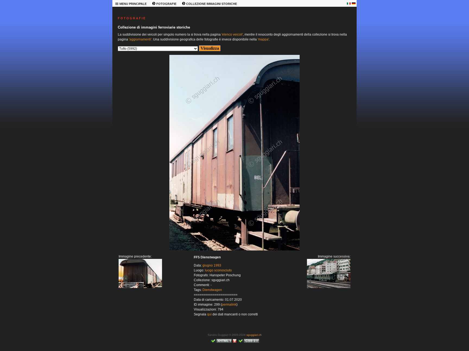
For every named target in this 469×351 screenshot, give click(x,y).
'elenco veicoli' (232, 34)
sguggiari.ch (254, 334)
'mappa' (263, 39)
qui (209, 314)
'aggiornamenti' (140, 39)
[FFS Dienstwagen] (140, 287)
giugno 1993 (211, 265)
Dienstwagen (212, 290)
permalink (229, 304)
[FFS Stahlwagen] (234, 249)
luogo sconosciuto (218, 270)
